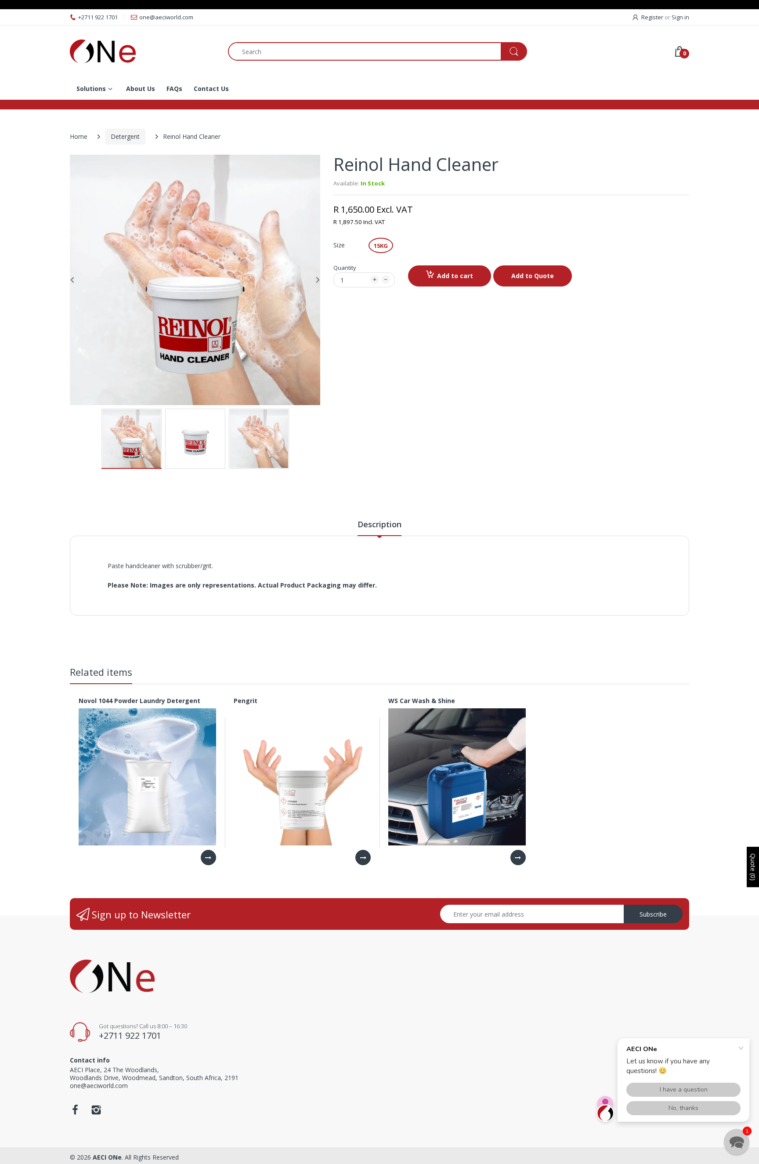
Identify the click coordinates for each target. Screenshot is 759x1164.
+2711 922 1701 (98, 17)
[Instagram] (96, 1112)
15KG (381, 246)
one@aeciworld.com (166, 17)
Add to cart (455, 276)
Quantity (344, 268)
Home (78, 136)
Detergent (125, 136)
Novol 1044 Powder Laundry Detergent (139, 700)
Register (652, 17)
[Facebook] (75, 1112)
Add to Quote (532, 276)
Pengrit (245, 700)
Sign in (680, 17)
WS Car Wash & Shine (421, 700)
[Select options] (208, 857)
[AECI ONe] (142, 51)
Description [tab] (379, 524)
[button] (736, 1141)
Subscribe (653, 914)
